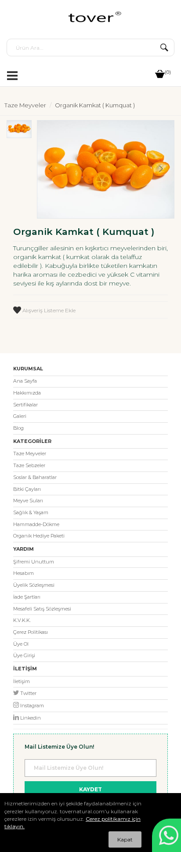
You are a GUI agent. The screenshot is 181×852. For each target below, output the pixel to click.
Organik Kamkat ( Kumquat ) (95, 105)
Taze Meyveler (25, 105)
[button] (19, 214)
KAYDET (90, 789)
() (168, 72)
